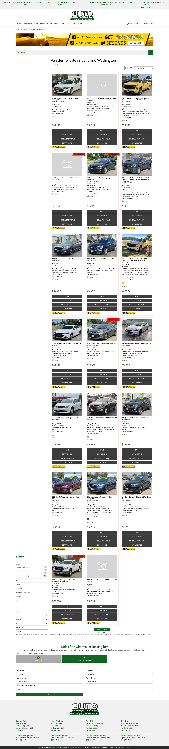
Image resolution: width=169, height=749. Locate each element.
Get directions (20, 730)
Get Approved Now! (30, 24)
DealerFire (70, 747)
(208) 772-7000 (126, 740)
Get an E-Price (67, 135)
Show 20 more (102, 629)
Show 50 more (102, 632)
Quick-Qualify (76, 24)
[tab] (39, 659)
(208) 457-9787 (91, 740)
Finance (56, 24)
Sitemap (127, 747)
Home (19, 24)
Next (49, 695)
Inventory (44, 24)
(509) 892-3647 (21, 740)
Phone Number (91, 678)
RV (51, 24)
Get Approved (67, 143)
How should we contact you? (26, 685)
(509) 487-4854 (56, 740)
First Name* (20, 670)
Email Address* (22, 678)
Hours (37, 738)
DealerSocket (80, 747)
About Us (65, 24)
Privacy (122, 747)
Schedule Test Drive (67, 139)
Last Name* (90, 670)
